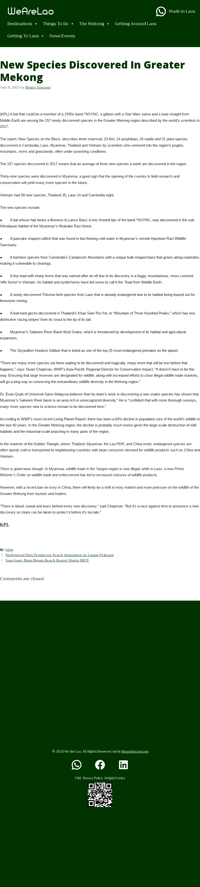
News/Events (62, 36)
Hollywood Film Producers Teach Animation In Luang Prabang (60, 555)
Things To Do (56, 23)
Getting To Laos (23, 36)
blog (9, 550)
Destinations (19, 23)
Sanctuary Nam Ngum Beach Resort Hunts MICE (47, 560)
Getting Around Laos (135, 23)
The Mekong (91, 23)
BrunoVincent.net (135, 751)
